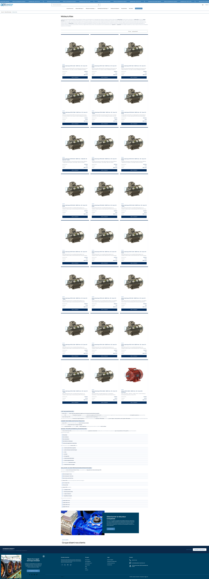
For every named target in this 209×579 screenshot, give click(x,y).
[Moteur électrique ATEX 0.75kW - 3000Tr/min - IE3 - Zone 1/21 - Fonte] (75, 375)
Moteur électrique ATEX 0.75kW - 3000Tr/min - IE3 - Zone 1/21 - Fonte (75, 391)
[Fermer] (44, 556)
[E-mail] (68, 565)
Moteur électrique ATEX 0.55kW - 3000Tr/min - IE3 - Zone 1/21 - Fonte (104, 391)
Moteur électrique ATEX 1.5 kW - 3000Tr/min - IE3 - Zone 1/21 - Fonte (104, 345)
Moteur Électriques (8, 12)
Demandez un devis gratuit (199, 549)
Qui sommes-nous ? (88, 563)
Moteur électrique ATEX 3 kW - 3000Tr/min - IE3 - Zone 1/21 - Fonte (133, 299)
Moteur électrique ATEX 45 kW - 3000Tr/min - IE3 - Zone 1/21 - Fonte (104, 159)
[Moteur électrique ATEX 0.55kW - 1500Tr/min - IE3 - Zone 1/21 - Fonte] (104, 96)
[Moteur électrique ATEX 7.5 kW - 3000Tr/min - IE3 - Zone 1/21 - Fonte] (134, 235)
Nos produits (87, 559)
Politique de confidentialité (111, 561)
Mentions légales (110, 559)
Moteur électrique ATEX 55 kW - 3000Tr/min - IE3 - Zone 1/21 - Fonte (133, 113)
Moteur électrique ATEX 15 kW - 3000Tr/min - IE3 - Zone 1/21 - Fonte (74, 252)
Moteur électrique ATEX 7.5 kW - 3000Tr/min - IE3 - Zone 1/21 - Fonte (134, 252)
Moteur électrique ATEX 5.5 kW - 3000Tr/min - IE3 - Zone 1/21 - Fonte (74, 299)
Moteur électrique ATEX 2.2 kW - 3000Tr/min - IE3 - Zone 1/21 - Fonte (74, 345)
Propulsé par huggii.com (144, 576)
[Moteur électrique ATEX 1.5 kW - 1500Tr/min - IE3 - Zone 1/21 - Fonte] (104, 50)
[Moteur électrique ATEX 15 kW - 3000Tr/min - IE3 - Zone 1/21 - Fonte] (75, 235)
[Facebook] (62, 565)
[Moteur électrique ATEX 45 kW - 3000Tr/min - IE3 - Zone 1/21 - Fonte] (104, 143)
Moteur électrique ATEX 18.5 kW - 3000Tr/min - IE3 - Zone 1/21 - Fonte (134, 206)
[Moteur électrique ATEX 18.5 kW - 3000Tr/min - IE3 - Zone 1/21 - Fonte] (134, 189)
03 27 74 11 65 (134, 560)
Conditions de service (111, 563)
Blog (86, 566)
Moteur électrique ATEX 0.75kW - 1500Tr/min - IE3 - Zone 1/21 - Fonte (74, 113)
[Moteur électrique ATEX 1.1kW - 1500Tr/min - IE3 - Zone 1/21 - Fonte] (134, 50)
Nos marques (87, 564)
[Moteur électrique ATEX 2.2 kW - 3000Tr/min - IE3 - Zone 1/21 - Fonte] (75, 328)
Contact (86, 569)
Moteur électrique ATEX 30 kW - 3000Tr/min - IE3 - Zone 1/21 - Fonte (75, 206)
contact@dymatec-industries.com (138, 562)
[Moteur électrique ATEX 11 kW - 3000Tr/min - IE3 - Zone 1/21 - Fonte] (104, 235)
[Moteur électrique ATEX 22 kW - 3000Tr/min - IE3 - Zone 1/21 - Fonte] (104, 189)
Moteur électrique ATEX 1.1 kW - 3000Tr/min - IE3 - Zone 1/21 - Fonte (133, 345)
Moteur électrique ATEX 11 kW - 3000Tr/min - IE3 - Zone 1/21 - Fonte (104, 252)
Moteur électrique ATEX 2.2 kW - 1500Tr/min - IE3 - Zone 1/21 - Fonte (75, 66)
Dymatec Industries (136, 576)
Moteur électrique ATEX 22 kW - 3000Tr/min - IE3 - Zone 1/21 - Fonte (104, 206)
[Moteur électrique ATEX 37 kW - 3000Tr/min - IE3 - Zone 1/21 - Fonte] (134, 143)
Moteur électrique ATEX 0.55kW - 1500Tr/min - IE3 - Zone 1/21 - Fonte (104, 113)
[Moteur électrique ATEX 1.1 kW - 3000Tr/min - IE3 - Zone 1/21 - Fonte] (134, 328)
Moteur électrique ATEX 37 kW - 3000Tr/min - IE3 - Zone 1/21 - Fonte (133, 159)
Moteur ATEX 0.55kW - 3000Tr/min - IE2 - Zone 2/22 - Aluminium (132, 391)
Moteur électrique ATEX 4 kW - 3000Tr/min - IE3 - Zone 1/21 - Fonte (104, 299)
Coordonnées (109, 564)
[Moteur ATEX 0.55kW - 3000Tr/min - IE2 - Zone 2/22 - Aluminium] (134, 375)
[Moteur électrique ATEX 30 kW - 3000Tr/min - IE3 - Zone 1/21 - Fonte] (75, 189)
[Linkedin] (65, 565)
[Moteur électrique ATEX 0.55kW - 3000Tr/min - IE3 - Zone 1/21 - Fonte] (104, 375)
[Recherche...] (98, 5)
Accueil (2, 12)
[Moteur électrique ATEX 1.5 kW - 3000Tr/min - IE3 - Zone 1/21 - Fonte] (104, 328)
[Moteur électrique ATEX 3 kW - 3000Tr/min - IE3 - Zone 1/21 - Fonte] (134, 282)
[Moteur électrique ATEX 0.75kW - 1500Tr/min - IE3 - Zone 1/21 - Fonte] (75, 96)
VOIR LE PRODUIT (75, 77)
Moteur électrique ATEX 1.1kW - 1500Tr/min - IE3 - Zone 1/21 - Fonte (133, 66)
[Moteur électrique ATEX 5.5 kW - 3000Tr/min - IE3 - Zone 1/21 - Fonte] (75, 282)
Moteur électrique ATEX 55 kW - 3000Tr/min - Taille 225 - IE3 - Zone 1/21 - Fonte (74, 159)
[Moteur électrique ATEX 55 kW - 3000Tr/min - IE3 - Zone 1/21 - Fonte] (134, 96)
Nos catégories (87, 561)
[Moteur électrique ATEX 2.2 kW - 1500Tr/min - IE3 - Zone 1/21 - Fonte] (75, 50)
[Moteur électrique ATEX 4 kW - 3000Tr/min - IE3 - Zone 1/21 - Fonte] (104, 282)
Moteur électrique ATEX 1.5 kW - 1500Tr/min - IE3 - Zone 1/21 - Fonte (104, 66)
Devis (86, 568)
